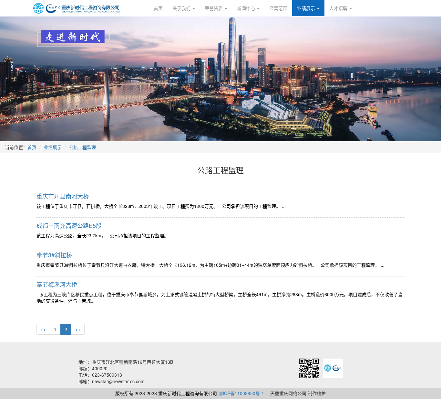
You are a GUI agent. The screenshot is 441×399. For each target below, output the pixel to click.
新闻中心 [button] (246, 8)
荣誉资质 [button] (214, 8)
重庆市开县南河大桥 (62, 196)
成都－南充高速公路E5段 (69, 225)
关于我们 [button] (182, 8)
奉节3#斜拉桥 (54, 255)
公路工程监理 (82, 147)
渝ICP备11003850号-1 (241, 393)
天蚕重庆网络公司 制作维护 (298, 393)
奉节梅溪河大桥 (56, 284)
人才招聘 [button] (339, 8)
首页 (158, 8)
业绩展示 (53, 147)
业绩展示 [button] (306, 8)
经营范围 (278, 8)
